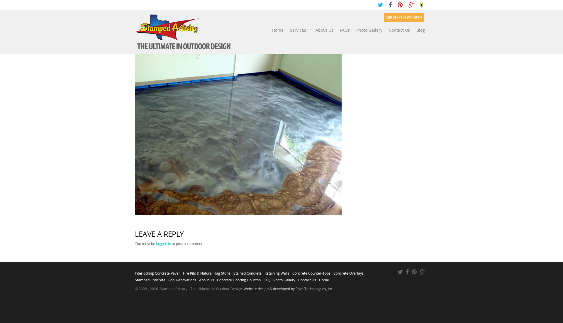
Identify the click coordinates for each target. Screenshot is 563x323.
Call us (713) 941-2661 (404, 17)
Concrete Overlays (348, 272)
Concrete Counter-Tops (311, 272)
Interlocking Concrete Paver (157, 272)
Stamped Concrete (150, 278)
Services (298, 30)
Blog (420, 30)
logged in (163, 243)
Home (278, 30)
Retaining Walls (276, 272)
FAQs (345, 30)
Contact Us (399, 30)
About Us (324, 30)
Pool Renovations (182, 278)
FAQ (267, 278)
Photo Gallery (369, 30)
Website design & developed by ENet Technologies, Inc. (288, 288)
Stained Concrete (247, 272)
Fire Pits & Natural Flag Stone (206, 272)
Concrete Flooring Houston (239, 278)
